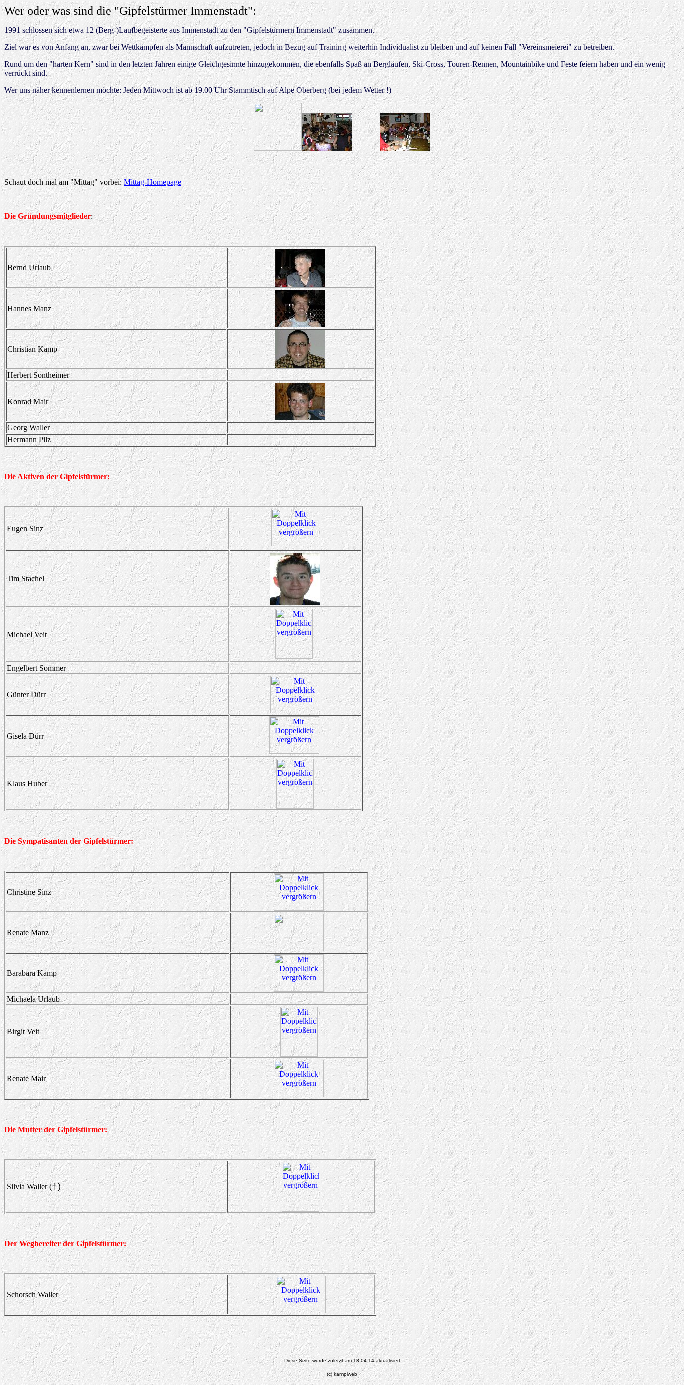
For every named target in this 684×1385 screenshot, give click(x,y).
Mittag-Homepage (152, 182)
